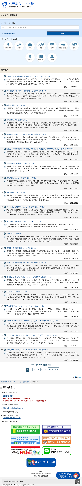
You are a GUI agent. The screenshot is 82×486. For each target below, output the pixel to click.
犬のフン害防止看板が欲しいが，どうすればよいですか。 (41, 268)
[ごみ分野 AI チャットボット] (56, 425)
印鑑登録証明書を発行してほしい (41, 125)
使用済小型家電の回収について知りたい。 (41, 253)
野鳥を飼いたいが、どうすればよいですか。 (41, 183)
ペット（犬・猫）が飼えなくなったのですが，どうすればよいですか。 (41, 340)
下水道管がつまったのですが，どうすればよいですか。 (41, 311)
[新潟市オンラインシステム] (41, 458)
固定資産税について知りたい (41, 197)
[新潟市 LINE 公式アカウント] (56, 446)
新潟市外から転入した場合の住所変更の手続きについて (41, 139)
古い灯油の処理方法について (41, 297)
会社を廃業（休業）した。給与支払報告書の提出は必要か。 (41, 355)
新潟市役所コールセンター (9, 382)
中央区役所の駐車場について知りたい (41, 168)
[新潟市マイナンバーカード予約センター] (56, 436)
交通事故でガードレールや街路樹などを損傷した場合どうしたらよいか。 (41, 326)
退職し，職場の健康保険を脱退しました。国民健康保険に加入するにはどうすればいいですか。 (41, 154)
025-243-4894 (8, 396)
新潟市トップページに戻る (13, 481)
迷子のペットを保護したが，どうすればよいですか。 (41, 225)
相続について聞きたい (41, 239)
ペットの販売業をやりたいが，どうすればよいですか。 (41, 212)
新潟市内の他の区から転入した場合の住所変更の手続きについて (41, 282)
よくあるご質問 (24, 382)
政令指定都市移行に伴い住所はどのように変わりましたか (41, 96)
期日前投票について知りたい (41, 110)
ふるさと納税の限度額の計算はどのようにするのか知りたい (41, 81)
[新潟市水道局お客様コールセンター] (25, 436)
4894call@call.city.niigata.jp (13, 408)
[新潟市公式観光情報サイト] (25, 446)
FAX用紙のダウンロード (11, 418)
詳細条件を (8, 33)
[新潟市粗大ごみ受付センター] (25, 425)
